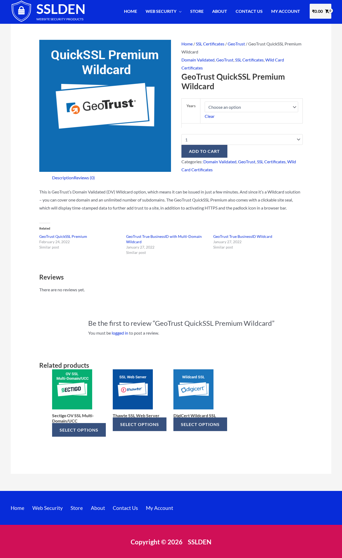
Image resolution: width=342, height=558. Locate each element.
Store (197, 11)
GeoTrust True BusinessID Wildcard (242, 236)
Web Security (161, 11)
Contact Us (249, 11)
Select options (79, 429)
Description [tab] (63, 177)
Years (191, 105)
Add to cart (204, 151)
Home (130, 11)
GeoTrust (236, 43)
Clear (210, 116)
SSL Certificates (210, 43)
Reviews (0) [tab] (84, 177)
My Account (285, 11)
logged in (120, 332)
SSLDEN (61, 9)
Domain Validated (198, 59)
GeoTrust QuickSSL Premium (63, 236)
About (219, 11)
